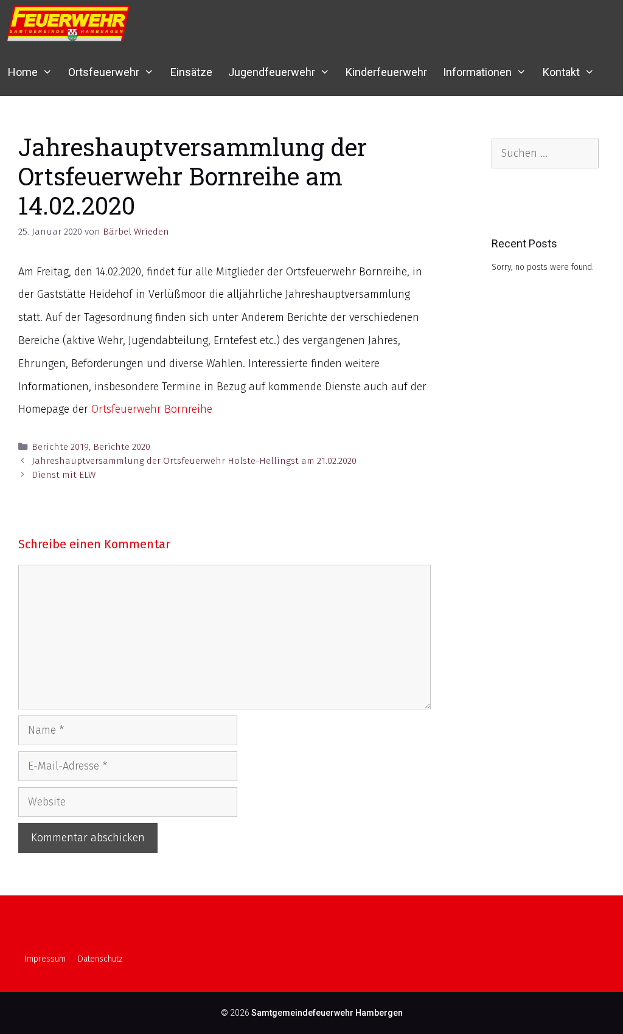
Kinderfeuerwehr (386, 72)
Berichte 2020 (121, 446)
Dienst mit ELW (64, 474)
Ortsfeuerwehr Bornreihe (151, 409)
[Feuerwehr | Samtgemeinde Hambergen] (71, 24)
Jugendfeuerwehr (271, 72)
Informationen (477, 72)
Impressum (45, 959)
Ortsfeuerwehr (103, 72)
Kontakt (561, 72)
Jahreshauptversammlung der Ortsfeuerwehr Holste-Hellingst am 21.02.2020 (194, 460)
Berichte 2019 (60, 446)
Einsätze (191, 72)
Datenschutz (100, 959)
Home (23, 72)
